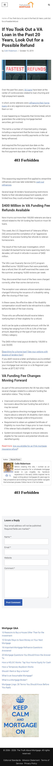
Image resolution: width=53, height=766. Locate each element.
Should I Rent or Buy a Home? (15, 671)
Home (4, 18)
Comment (9, 568)
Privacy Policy (30, 763)
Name (7, 537)
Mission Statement (31, 760)
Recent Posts (15, 459)
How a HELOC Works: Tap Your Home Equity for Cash (26, 662)
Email (7, 547)
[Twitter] (10, 475)
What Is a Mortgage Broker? (14, 680)
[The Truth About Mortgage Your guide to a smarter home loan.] (26, 5)
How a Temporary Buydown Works (18, 667)
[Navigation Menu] (5, 5)
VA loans (28, 90)
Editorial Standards (12, 760)
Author (5, 459)
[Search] (49, 5)
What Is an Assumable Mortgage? (17, 675)
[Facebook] (6, 475)
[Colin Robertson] (8, 472)
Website (8, 558)
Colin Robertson (10, 51)
